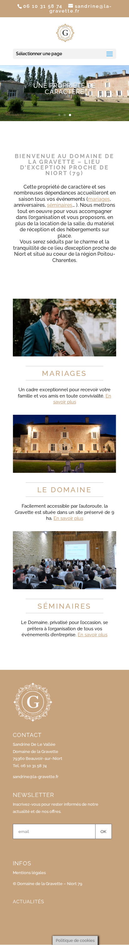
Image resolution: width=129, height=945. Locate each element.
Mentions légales (29, 872)
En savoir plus (68, 518)
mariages (99, 199)
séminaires (59, 205)
